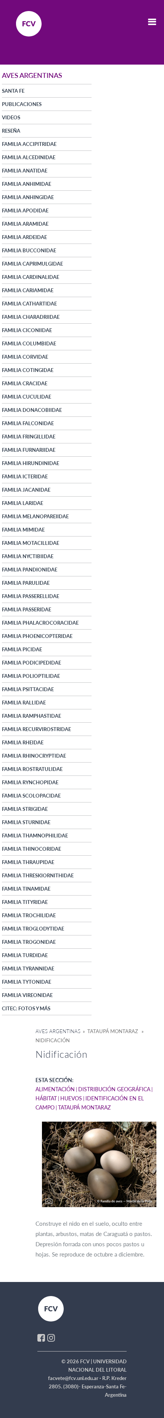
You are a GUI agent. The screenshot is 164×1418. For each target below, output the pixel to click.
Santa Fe (13, 91)
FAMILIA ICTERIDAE (25, 476)
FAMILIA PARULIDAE (26, 583)
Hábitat (46, 1098)
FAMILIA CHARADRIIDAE (30, 317)
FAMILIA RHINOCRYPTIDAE (34, 756)
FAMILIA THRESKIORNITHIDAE (38, 875)
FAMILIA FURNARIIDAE (28, 450)
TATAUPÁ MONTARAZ (84, 1107)
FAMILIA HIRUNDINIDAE (30, 463)
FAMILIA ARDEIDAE (24, 237)
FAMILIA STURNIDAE (26, 822)
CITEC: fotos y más (26, 1008)
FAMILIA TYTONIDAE (26, 982)
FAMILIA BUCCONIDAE (29, 250)
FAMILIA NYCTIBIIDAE (27, 556)
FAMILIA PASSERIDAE (26, 609)
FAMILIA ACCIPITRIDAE (29, 144)
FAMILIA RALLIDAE (24, 703)
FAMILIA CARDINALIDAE (30, 277)
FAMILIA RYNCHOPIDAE (30, 782)
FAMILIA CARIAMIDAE (27, 290)
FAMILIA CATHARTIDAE (29, 304)
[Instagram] (51, 1337)
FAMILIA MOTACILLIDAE (30, 543)
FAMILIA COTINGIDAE (27, 370)
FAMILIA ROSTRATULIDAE (32, 769)
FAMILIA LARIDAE (22, 503)
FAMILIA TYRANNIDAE (28, 968)
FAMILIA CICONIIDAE (27, 330)
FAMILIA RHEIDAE (22, 742)
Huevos (71, 1098)
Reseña (11, 131)
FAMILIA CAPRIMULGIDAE (32, 264)
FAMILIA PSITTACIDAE (28, 689)
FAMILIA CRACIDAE (24, 383)
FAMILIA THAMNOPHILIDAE (35, 835)
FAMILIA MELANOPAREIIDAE (35, 516)
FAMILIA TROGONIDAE (29, 942)
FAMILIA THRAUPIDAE (28, 862)
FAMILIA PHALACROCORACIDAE (40, 623)
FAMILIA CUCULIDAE (26, 397)
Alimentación (55, 1089)
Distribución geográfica (114, 1089)
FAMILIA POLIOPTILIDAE (31, 676)
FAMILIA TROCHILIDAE (29, 915)
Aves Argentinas (57, 1031)
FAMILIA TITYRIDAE (25, 902)
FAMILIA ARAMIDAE (25, 224)
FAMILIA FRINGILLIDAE (28, 437)
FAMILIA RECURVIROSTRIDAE (36, 729)
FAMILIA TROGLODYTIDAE (33, 929)
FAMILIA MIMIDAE (23, 530)
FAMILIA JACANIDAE (26, 490)
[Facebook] (41, 1337)
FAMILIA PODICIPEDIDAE (31, 663)
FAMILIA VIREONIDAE (27, 995)
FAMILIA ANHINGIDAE (28, 197)
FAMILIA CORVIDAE (25, 357)
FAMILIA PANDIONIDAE (29, 570)
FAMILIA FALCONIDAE (28, 423)
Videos (11, 117)
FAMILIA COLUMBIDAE (29, 343)
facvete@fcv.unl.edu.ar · (75, 1378)
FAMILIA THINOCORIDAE (31, 849)
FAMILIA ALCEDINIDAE (28, 157)
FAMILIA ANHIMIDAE (26, 184)
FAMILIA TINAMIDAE (26, 889)
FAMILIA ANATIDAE (24, 171)
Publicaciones (22, 104)
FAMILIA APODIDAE (25, 210)
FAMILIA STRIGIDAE (25, 809)
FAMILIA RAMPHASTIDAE (31, 716)
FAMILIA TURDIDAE (25, 955)
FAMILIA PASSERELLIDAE (30, 596)
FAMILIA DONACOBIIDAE (32, 410)
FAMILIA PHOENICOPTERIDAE (37, 636)
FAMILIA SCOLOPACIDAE (31, 796)
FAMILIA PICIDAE (22, 649)
